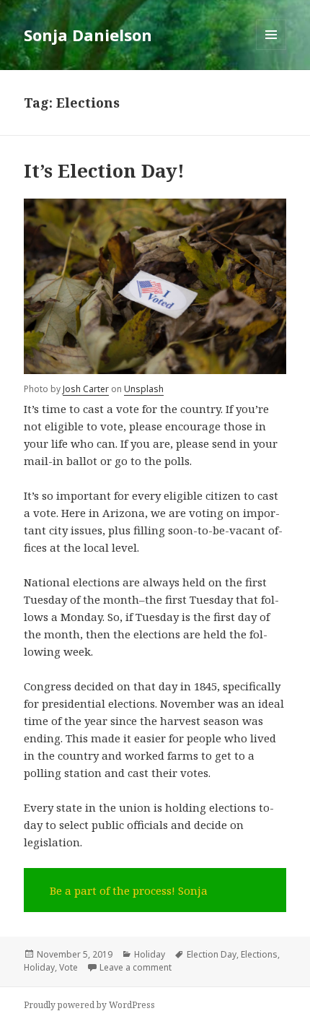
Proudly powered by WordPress (89, 1005)
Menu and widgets (271, 49)
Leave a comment (135, 967)
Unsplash (144, 389)
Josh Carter (86, 389)
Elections (259, 954)
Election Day (211, 954)
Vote (68, 967)
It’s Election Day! (104, 170)
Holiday (149, 954)
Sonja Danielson (88, 34)
